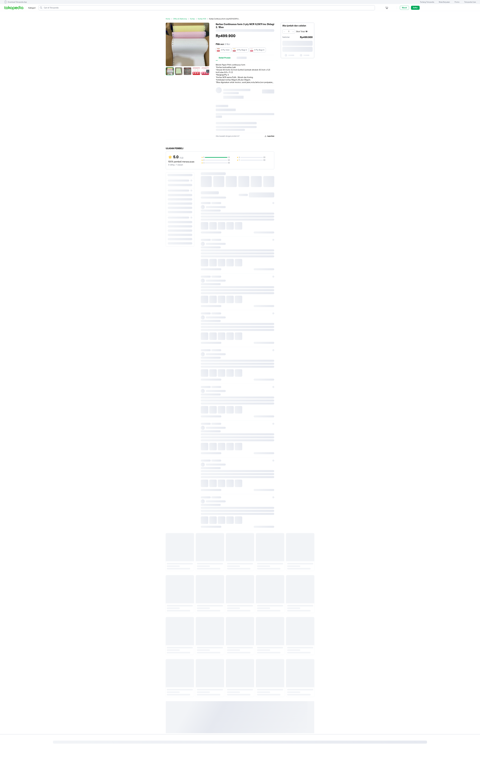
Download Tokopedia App (17, 2)
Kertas (192, 19)
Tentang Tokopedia (427, 2)
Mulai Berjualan (444, 2)
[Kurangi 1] (284, 31)
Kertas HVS (202, 19)
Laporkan (270, 136)
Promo (457, 2)
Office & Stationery (180, 19)
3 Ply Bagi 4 (259, 50)
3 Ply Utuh (225, 50)
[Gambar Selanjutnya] (207, 71)
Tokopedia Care (470, 2)
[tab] (225, 58)
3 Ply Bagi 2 (242, 50)
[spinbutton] (289, 31)
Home (168, 19)
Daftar (415, 8)
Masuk (404, 8)
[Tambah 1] (293, 31)
